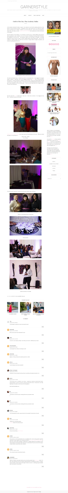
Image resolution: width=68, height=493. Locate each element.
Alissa (11, 337)
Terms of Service (33, 487)
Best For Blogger (39, 491)
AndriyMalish (12, 457)
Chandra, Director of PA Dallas (24, 30)
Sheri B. (11, 378)
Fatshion (54, 166)
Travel (54, 170)
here (56, 145)
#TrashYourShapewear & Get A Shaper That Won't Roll (54, 113)
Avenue (33, 79)
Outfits (13, 296)
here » (51, 154)
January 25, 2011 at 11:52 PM (14, 379)
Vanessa (11, 410)
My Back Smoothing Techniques (54, 91)
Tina (10, 321)
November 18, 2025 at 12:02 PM (14, 437)
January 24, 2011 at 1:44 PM (13, 347)
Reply (43, 326)
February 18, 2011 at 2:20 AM (14, 419)
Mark (11, 418)
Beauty (54, 161)
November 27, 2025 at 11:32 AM (14, 450)
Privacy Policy (38, 487)
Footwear (11, 422)
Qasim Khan (12, 427)
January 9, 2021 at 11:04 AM (13, 429)
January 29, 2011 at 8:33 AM (13, 392)
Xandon (11, 449)
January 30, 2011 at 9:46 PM (13, 411)
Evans (15, 95)
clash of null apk (20, 430)
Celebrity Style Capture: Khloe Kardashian (54, 102)
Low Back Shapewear (54, 75)
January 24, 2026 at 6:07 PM (13, 458)
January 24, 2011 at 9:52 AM (13, 322)
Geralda (11, 435)
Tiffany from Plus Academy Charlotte (13, 134)
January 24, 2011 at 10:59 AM (14, 330)
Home (28, 487)
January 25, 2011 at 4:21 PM (13, 371)
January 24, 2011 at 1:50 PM (13, 355)
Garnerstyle (34, 7)
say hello (53, 139)
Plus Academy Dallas (20, 296)
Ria (10, 391)
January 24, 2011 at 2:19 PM (13, 363)
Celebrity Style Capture (53, 163)
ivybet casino (37, 460)
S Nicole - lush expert (13, 370)
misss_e (11, 362)
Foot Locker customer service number (35, 440)
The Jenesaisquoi (13, 345)
